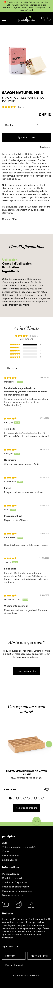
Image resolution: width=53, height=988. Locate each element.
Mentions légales (10, 873)
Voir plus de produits (26, 807)
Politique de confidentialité (15, 886)
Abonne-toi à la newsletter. (26, 975)
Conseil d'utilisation (17, 264)
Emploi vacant (9, 859)
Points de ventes (10, 855)
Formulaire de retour (12, 895)
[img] (10, 378)
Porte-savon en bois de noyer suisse (26, 773)
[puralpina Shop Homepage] (26, 19)
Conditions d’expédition (14, 882)
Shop (4, 842)
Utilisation (10, 260)
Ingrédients (10, 271)
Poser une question (26, 671)
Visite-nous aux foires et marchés (19, 847)
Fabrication (10, 267)
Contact (6, 851)
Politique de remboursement (17, 891)
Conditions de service (13, 878)
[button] (42, 18)
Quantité (9, 125)
